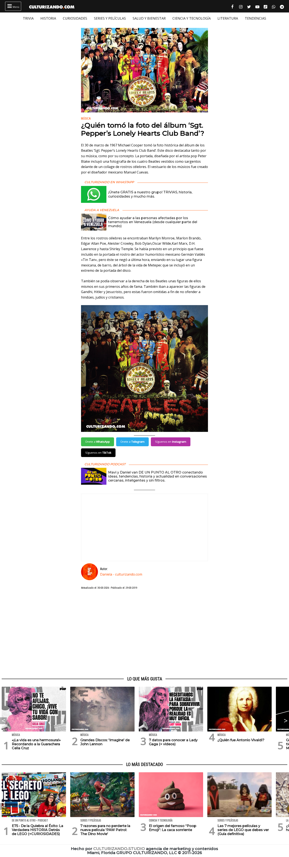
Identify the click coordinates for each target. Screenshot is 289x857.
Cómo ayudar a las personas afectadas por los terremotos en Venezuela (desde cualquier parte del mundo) (152, 222)
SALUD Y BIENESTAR (149, 18)
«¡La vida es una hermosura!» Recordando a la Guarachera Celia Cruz (36, 744)
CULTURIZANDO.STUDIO (119, 848)
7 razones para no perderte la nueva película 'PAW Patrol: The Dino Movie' (105, 830)
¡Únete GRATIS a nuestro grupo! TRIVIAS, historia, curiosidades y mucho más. (150, 194)
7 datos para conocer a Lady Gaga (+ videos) (173, 742)
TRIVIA (28, 18)
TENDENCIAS (255, 18)
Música (86, 118)
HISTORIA (48, 18)
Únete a (97, 442)
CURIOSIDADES (75, 18)
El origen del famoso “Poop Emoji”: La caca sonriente (172, 828)
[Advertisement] (144, 633)
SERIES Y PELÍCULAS (110, 18)
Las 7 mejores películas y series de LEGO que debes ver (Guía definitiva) (243, 830)
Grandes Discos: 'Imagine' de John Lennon (105, 742)
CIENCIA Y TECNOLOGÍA (191, 18)
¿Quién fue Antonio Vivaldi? (240, 740)
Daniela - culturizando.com (121, 574)
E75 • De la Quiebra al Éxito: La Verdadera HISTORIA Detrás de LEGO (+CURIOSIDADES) (37, 830)
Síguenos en (170, 442)
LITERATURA (227, 18)
